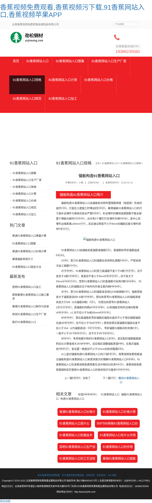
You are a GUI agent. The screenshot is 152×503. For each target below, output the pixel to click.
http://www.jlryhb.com (84, 492)
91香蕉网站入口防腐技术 (75, 435)
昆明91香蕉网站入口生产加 (77, 446)
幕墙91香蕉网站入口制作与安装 (30, 306)
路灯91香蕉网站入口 (24, 321)
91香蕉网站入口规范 (27, 98)
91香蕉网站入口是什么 (74, 423)
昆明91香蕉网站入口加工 (26, 286)
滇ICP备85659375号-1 (87, 480)
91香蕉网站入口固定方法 (26, 266)
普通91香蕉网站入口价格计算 (29, 251)
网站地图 (5, 501)
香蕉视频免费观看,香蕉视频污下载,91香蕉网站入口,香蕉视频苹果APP (72, 11)
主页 (97, 163)
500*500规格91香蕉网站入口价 (117, 423)
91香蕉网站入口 (37, 61)
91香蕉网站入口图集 (70, 61)
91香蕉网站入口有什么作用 (118, 435)
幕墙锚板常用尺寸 (22, 259)
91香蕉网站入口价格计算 (119, 411)
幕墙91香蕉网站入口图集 (119, 458)
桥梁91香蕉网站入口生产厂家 (29, 314)
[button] (70, 70)
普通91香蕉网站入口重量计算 (29, 235)
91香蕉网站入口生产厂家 (109, 61)
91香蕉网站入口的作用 (118, 446)
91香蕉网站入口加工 (63, 98)
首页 (16, 61)
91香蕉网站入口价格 (98, 80)
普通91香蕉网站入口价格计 (77, 411)
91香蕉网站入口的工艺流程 (77, 458)
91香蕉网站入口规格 (27, 80)
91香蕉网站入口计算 (63, 80)
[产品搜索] (136, 23)
